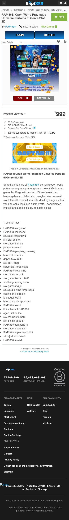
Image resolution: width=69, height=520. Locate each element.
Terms (7, 404)
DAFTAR (49, 35)
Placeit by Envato (35, 485)
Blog (45, 411)
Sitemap (8, 471)
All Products (29, 489)
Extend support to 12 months (31, 132)
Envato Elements (15, 485)
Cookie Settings (12, 435)
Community (49, 404)
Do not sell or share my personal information (28, 465)
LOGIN (20, 35)
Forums (47, 417)
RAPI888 (5, 9)
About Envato (11, 447)
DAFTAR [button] (41, 98)
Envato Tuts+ (54, 485)
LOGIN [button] (20, 98)
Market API (10, 417)
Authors (31, 411)
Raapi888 (33, 184)
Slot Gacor (18, 9)
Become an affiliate (14, 423)
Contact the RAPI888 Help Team (34, 351)
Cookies (8, 429)
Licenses (9, 411)
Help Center (33, 404)
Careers (8, 453)
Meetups (47, 423)
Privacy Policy (11, 459)
